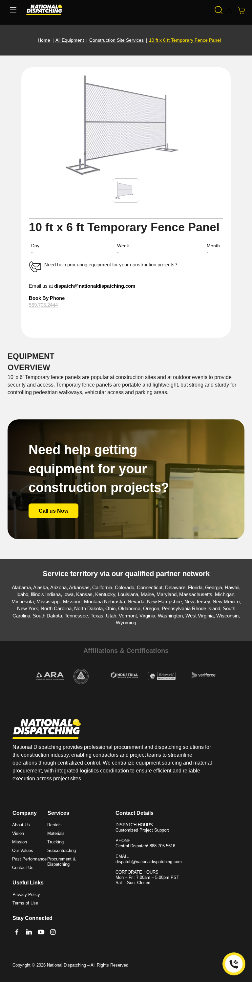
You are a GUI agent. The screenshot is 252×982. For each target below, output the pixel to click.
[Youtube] (41, 931)
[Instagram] (53, 931)
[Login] (228, 11)
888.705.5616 (162, 845)
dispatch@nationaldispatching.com (94, 286)
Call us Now (53, 511)
